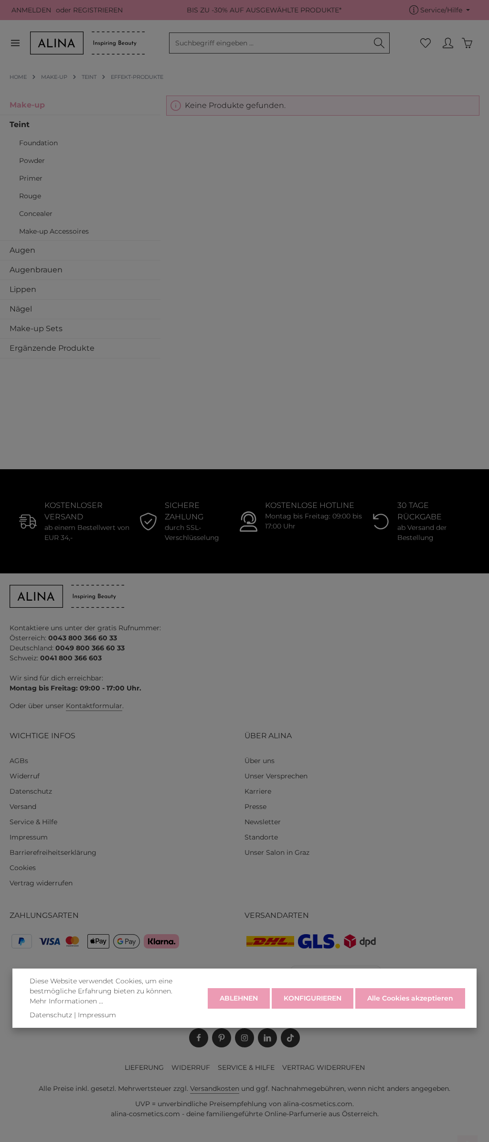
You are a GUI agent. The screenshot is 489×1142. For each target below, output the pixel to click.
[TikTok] (290, 1037)
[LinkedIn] (267, 1037)
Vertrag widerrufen (41, 883)
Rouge (30, 196)
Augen (22, 250)
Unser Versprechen (276, 776)
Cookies (23, 867)
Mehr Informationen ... (66, 1001)
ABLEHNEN (239, 998)
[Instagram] (244, 1037)
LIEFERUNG (144, 1067)
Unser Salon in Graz (276, 852)
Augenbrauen (36, 269)
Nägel (21, 308)
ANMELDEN (31, 10)
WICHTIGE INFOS (42, 735)
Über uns (259, 760)
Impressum (29, 837)
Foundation (38, 143)
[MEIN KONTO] (447, 43)
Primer (31, 178)
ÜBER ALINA (268, 735)
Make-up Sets (36, 328)
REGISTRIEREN (98, 10)
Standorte (261, 837)
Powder (32, 160)
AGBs (19, 760)
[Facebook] (198, 1037)
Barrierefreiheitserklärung (53, 852)
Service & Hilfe (33, 822)
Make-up (27, 104)
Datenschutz (31, 791)
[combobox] (269, 43)
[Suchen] (379, 43)
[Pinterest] (221, 1037)
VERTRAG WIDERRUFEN (323, 1067)
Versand (23, 806)
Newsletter (262, 822)
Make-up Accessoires (54, 231)
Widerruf (25, 776)
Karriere (257, 791)
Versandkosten (214, 1088)
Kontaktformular (94, 705)
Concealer (36, 213)
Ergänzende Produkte (52, 348)
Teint (20, 124)
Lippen (23, 289)
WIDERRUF (190, 1067)
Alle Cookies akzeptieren (410, 998)
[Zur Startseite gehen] (87, 43)
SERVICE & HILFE (246, 1067)
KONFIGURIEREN (312, 998)
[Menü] (20, 43)
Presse (255, 806)
